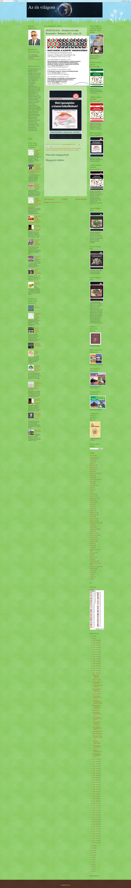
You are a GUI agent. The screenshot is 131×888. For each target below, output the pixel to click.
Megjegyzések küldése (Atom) (56, 202)
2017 (93, 862)
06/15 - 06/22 (96, 789)
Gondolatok (92, 494)
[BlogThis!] (48, 146)
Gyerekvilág (92, 496)
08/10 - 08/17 (96, 770)
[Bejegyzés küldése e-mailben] (79, 144)
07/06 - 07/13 (96, 782)
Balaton (91, 463)
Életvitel (91, 483)
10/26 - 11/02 (96, 661)
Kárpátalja (79, 148)
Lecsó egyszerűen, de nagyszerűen (96, 682)
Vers (91, 574)
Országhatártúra (93, 539)
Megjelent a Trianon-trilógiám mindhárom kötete (36, 330)
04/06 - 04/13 (96, 812)
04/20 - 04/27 (96, 808)
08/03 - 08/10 (96, 773)
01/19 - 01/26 (96, 838)
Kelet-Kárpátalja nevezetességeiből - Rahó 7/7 (97, 714)
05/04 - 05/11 (96, 803)
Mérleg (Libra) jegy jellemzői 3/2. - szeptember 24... (96, 707)
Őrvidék (64, 150)
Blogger (68, 885)
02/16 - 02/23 (96, 829)
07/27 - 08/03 (96, 775)
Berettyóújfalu (93, 469)
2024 (93, 845)
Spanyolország (93, 553)
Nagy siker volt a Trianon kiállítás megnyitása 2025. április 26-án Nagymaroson (34, 243)
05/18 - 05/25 (96, 798)
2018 (93, 859)
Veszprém (92, 577)
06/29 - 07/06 (96, 784)
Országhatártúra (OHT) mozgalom (37, 151)
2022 (93, 850)
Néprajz (91, 531)
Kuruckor (92, 516)
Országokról (92, 541)
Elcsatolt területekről (58, 148)
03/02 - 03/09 (96, 824)
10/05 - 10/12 (96, 668)
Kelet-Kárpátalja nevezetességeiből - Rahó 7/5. (97, 728)
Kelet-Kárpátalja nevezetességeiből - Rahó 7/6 (97, 718)
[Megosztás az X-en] (49, 146)
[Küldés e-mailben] (46, 146)
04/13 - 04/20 (96, 810)
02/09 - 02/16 (96, 831)
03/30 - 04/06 (96, 815)
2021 (93, 852)
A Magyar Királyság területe (36, 352)
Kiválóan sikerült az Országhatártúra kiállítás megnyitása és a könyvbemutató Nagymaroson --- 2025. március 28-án (34, 201)
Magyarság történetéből (57, 150)
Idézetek (91, 506)
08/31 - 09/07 (96, 763)
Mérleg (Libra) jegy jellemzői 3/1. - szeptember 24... (96, 723)
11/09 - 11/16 (96, 656)
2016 (93, 864)
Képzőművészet (93, 512)
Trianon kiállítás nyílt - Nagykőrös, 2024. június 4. (37, 185)
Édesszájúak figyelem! (97, 731)
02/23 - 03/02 (96, 826)
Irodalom (92, 508)
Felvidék (68, 148)
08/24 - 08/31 (96, 766)
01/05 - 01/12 (96, 842)
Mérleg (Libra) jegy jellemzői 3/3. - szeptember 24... (96, 690)
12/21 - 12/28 (96, 642)
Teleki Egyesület (70, 150)
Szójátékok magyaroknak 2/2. (96, 750)
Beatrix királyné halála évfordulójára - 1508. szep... (97, 737)
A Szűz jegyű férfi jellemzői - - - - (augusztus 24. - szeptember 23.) (34, 416)
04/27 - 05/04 (96, 805)
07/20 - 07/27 (96, 777)
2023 (93, 848)
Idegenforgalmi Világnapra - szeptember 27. (96, 676)
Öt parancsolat (95, 710)
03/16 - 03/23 (96, 819)
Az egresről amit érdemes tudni (37, 284)
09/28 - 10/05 (96, 670)
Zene (91, 579)
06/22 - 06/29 (96, 787)
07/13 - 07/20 (96, 780)
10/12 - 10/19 (96, 666)
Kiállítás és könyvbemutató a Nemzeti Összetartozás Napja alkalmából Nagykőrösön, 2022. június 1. (34, 386)
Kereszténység (93, 514)
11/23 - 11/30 (96, 652)
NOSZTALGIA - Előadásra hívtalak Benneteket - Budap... (97, 702)
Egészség (92, 477)
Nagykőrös (92, 527)
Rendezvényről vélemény (95, 549)
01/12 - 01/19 (96, 840)
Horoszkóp (92, 500)
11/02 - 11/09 (96, 659)
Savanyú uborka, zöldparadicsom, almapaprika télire (37, 272)
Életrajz (91, 481)
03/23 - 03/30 (96, 817)
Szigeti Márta (93, 557)
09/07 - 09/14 (96, 761)
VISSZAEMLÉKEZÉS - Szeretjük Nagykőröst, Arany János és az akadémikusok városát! (34, 219)
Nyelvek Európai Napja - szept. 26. (97, 686)
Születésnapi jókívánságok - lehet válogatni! (37, 345)
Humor (91, 504)
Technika (92, 559)
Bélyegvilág (92, 467)
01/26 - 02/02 (96, 836)
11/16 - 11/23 (96, 654)
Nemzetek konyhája (94, 529)
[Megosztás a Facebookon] (50, 146)
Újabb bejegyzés (49, 199)
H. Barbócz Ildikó (93, 498)
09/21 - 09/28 (96, 673)
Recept (91, 547)
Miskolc (91, 525)
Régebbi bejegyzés (81, 199)
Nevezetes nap (93, 533)
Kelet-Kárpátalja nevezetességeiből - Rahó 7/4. (97, 747)
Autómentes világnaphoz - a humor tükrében (96, 742)
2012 (93, 871)
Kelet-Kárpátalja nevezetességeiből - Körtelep (97, 697)
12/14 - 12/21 (96, 645)
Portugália (92, 545)
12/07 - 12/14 (96, 647)
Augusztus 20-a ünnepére (37, 257)
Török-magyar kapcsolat (95, 566)
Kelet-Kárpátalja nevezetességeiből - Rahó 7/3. (97, 755)
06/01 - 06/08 (96, 794)
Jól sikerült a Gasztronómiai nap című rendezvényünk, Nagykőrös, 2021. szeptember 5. (34, 368)
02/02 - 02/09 (96, 833)
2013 (93, 869)
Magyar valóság (93, 520)
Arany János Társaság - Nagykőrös (94, 458)
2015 (93, 866)
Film (91, 492)
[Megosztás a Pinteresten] (52, 146)
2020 (93, 855)
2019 (93, 857)
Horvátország (73, 148)
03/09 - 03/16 (96, 822)
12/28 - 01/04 (96, 640)
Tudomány (92, 570)
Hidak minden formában (97, 733)
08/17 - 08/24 (96, 768)
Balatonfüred (92, 465)
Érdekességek (93, 485)
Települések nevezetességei (95, 563)
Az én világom (41, 7)
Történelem (76, 150)
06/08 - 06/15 (96, 791)
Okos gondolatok (36, 306)
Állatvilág (92, 455)
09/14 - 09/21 (96, 759)
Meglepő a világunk (96, 679)
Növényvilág (92, 537)
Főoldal (65, 199)
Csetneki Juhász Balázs (94, 473)
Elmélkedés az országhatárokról (37, 431)
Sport (91, 555)
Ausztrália (92, 461)
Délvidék (51, 148)
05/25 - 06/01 (96, 796)
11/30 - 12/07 (96, 649)
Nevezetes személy (94, 535)
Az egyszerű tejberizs (96, 693)
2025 (93, 638)
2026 (93, 636)
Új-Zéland (92, 572)
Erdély (64, 148)
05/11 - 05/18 (96, 801)
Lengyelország (49, 150)
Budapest (92, 471)
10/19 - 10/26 (96, 663)
